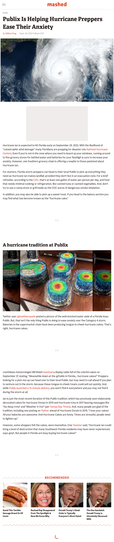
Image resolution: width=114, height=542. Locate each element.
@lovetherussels (26, 316)
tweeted (48, 372)
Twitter (107, 309)
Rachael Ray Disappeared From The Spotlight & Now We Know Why (43, 513)
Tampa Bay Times (60, 406)
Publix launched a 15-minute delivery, (29, 388)
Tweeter (77, 425)
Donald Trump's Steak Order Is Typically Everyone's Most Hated (70, 513)
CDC (36, 179)
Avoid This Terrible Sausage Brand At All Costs (13, 513)
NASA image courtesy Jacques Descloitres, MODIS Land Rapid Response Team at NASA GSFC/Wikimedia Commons (67, 99)
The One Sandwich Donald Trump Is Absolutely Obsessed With (97, 514)
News (5, 13)
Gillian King (10, 33)
